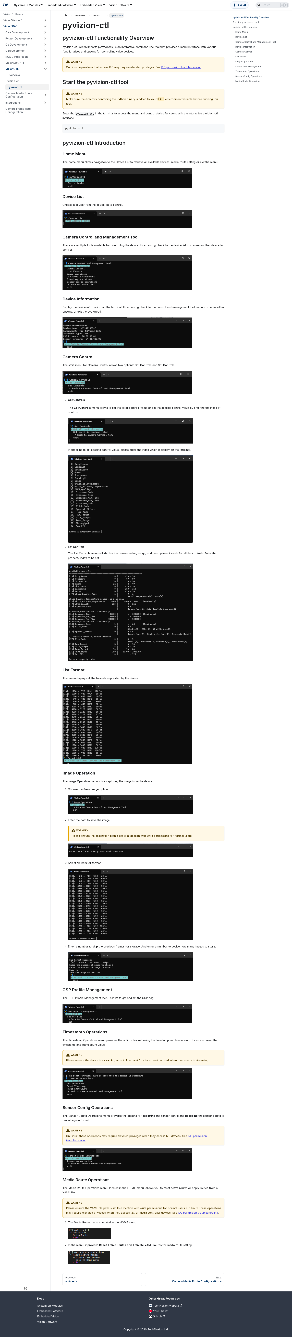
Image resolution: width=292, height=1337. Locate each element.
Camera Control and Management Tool (255, 42)
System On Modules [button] (27, 5)
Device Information (245, 47)
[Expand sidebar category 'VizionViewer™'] (45, 20)
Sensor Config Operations (248, 76)
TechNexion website (166, 1305)
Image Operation (244, 61)
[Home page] (66, 15)
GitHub (157, 1316)
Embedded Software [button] (60, 5)
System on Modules (50, 1305)
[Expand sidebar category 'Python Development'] (45, 38)
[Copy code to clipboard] (220, 128)
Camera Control (243, 51)
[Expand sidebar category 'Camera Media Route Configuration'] (45, 94)
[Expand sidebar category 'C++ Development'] (45, 32)
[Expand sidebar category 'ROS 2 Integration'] (45, 56)
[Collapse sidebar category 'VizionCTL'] (45, 69)
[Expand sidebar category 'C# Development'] (45, 44)
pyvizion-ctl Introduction (245, 27)
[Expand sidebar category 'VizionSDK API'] (45, 62)
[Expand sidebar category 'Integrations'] (45, 102)
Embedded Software (50, 1311)
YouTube (158, 1311)
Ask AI (241, 5)
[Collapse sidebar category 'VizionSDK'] (45, 26)
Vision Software (47, 1321)
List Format (241, 56)
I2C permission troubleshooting (181, 67)
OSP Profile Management (248, 66)
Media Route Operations (248, 81)
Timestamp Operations (247, 71)
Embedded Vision (48, 1316)
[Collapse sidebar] (25, 1288)
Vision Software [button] (119, 5)
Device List (241, 37)
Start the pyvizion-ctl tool (246, 22)
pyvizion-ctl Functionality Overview (251, 17)
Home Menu (241, 32)
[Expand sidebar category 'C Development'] (45, 50)
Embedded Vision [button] (91, 5)
